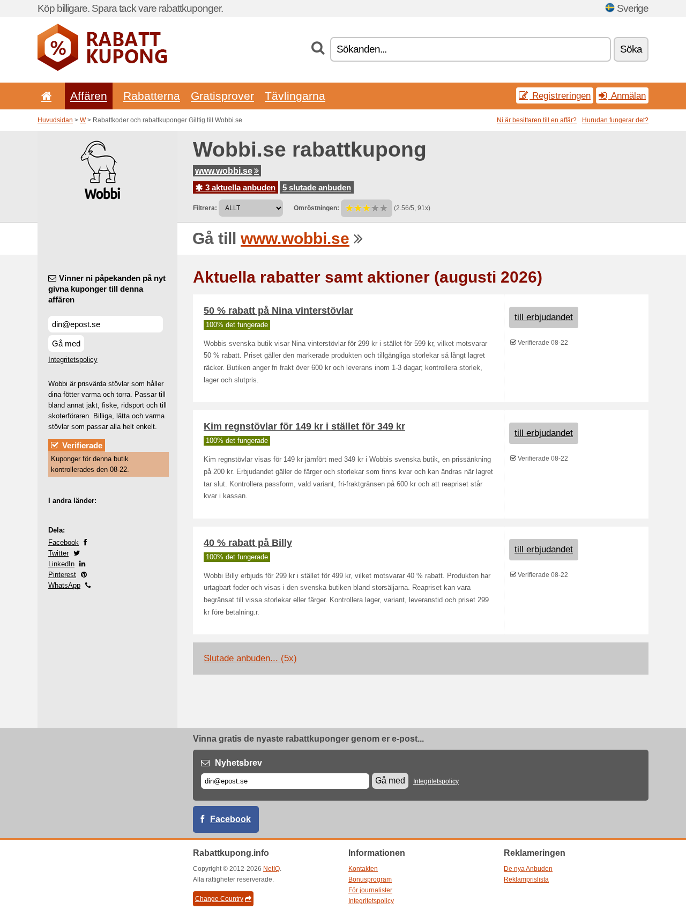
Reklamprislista (526, 879)
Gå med (66, 343)
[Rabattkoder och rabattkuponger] (102, 68)
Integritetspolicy (73, 360)
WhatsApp (64, 585)
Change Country (219, 899)
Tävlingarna (295, 96)
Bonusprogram (370, 879)
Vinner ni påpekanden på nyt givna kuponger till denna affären (107, 288)
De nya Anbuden (528, 868)
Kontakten (363, 868)
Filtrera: (205, 208)
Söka (631, 49)
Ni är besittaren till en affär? (537, 120)
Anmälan (627, 95)
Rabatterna (151, 96)
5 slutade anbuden (316, 187)
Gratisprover (222, 96)
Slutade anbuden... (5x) (250, 658)
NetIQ (271, 868)
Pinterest (62, 575)
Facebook (63, 542)
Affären (88, 96)
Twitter (58, 553)
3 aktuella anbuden (239, 187)
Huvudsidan (55, 120)
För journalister (370, 890)
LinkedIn (61, 564)
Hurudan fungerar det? (615, 120)
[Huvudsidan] (44, 96)
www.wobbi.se (223, 170)
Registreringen (560, 95)
